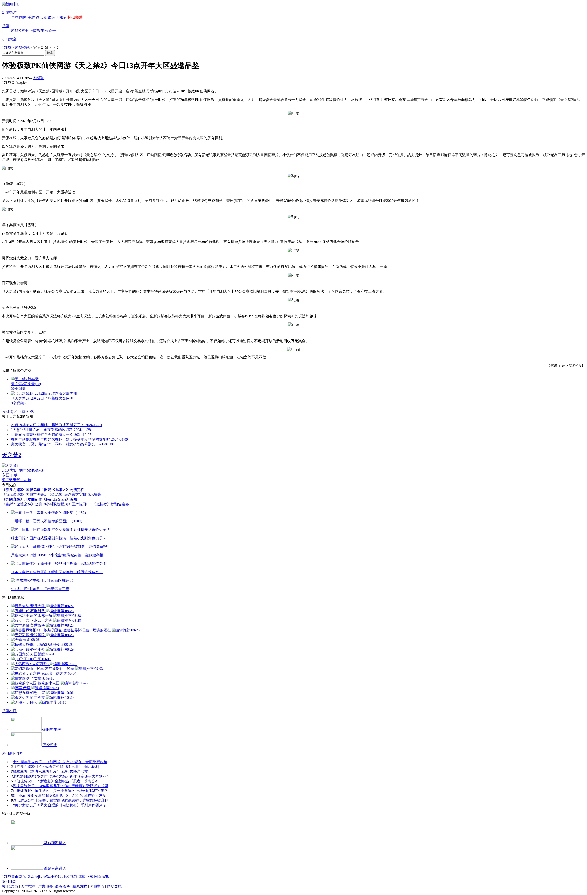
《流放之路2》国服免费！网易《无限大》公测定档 (43, 490)
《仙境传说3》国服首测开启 (25, 494)
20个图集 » (19, 389)
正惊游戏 (36, 31)
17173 (6, 48)
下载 (22, 412)
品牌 (5, 26)
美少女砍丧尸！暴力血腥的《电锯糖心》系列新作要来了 (60, 805)
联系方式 (79, 886)
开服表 (61, 17)
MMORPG (35, 470)
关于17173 (10, 886)
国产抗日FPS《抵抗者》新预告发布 (100, 504)
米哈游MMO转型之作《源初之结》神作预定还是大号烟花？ (61, 776)
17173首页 (10, 877)
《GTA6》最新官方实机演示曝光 (74, 494)
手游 (31, 17)
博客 (82, 877)
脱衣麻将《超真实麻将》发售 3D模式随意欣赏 (50, 771)
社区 (65, 877)
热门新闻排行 (13, 753)
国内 (23, 17)
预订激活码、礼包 (16, 480)
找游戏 (44, 877)
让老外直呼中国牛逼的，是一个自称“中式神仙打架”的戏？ (60, 791)
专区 (13, 412)
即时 (22, 470)
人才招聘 (28, 886)
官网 (5, 412)
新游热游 (9, 12)
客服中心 (97, 886)
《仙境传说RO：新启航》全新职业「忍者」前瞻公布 (56, 781)
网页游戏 (101, 877)
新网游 (32, 877)
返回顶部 (9, 882)
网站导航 (114, 886)
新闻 (22, 877)
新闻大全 (9, 39)
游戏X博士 (19, 31)
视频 (74, 877)
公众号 (50, 31)
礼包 (30, 412)
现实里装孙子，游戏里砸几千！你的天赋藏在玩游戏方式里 (60, 786)
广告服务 (45, 886)
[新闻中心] (11, 4)
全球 (14, 17)
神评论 (38, 78)
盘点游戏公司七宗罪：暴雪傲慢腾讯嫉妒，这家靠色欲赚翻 (60, 800)
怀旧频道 (75, 17)
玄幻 (13, 470)
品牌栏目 (9, 711)
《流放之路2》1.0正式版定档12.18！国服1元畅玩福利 (56, 767)
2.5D (5, 470)
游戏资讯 (22, 48)
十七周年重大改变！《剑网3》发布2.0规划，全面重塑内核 (60, 762)
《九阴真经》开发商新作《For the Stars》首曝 (39, 499)
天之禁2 (11, 455)
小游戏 (55, 877)
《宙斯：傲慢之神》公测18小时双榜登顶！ (37, 504)
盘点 (39, 17)
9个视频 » (19, 403)
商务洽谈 (62, 886)
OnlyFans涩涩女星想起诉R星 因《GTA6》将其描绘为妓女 (59, 795)
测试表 (49, 17)
